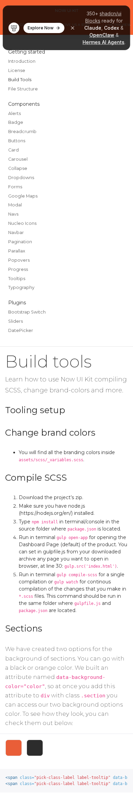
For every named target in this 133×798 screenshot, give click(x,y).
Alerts (14, 113)
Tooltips (16, 278)
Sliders (15, 321)
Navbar (16, 232)
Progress (18, 269)
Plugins (17, 303)
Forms (15, 186)
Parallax (16, 250)
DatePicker (20, 330)
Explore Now (41, 27)
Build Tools (19, 79)
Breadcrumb (22, 131)
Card (13, 150)
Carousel (18, 159)
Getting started (26, 52)
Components (24, 104)
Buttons (16, 140)
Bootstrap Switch (27, 312)
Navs (13, 214)
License (16, 70)
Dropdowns (21, 177)
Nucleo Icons (22, 223)
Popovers (19, 260)
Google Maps (23, 196)
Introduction (21, 61)
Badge (15, 122)
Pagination (20, 241)
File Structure (23, 88)
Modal (15, 204)
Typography (21, 287)
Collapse (17, 168)
